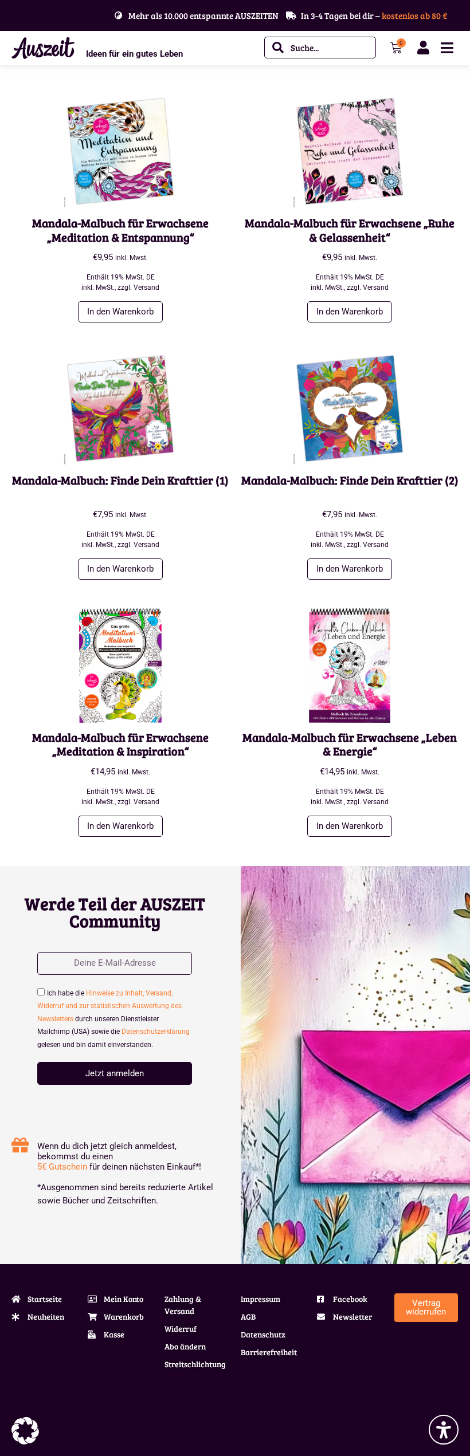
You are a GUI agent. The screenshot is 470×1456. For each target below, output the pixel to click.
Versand (146, 288)
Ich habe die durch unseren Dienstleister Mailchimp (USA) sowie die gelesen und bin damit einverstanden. (113, 1019)
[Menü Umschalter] (447, 48)
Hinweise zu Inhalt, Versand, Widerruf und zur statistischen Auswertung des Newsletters (109, 1006)
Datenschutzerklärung (156, 1032)
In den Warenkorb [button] (120, 311)
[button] (25, 1431)
